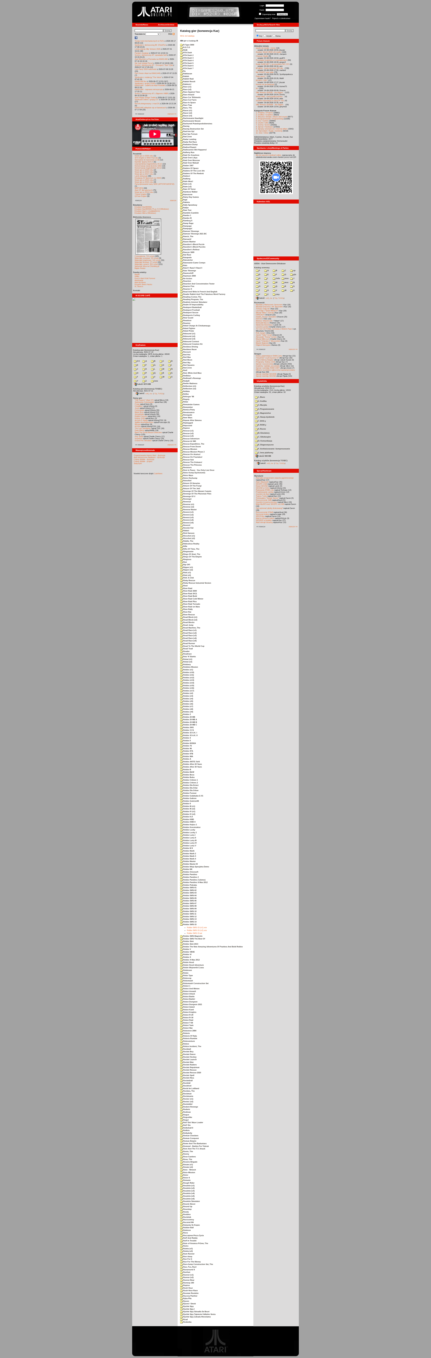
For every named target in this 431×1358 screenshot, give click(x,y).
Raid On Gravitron (191, 155)
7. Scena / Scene (263, 125)
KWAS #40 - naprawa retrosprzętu (149, 89)
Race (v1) (187, 87)
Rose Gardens (189, 1157)
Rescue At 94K (189, 441)
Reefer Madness (190, 383)
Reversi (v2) (188, 515)
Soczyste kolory (262, 514)
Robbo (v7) (188, 706)
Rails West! (188, 181)
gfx (294, 274)
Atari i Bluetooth (262, 482)
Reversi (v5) (188, 523)
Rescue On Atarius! (192, 454)
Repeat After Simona (192, 420)
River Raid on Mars (191, 607)
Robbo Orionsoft (190, 872)
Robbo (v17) (188, 691)
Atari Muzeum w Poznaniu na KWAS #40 (151, 59)
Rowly (186, 1212)
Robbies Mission (190, 667)
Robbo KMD (188, 819)
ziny (277, 294)
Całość (141, 393)
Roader (186, 651)
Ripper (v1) (188, 567)
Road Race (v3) (190, 635)
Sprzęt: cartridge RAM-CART (268, 368)
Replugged (188, 423)
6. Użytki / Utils (262, 123)
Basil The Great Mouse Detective (148, 432)
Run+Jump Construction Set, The (198, 1264)
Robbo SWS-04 (189, 895)
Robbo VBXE (189, 952)
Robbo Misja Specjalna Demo (196, 867)
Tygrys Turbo (261, 496)
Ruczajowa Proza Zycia (193, 1235)
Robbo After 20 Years (192, 764)
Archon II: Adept (141, 420)
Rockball (187, 1049)
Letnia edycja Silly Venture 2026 (147, 49)
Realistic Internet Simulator (195, 302)
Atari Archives (140, 282)
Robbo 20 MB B (190, 722)
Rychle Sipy (188, 1306)
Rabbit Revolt (189, 81)
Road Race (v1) (190, 630)
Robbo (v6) (188, 704)
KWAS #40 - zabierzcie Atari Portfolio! (150, 85)
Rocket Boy (188, 1052)
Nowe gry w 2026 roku (144, 156)
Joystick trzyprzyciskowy (266, 502)
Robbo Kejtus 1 (190, 825)
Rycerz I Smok (189, 1304)
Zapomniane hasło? (263, 18)
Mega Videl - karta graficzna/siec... (270, 96)
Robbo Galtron (189, 798)
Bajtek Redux (140, 268)
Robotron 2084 (189, 1031)
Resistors (187, 467)
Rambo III (187, 218)
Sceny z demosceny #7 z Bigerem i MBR (151, 93)
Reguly (186, 399)
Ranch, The (188, 236)
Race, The (187, 108)
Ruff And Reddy (190, 1238)
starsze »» (172, 114)
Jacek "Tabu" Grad (264, 335)
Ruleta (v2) (188, 1251)
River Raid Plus (190, 601)
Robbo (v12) (188, 678)
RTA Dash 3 (188, 58)
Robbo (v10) (188, 672)
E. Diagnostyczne (266, 445)
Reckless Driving (190, 347)
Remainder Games (191, 404)
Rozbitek (187, 1217)
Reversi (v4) (188, 520)
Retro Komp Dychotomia (194, 473)
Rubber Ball (188, 1227)
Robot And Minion (191, 989)
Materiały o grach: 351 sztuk (146, 264)
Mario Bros (139, 412)
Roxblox (187, 1214)
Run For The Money (192, 1262)
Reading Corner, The (192, 297)
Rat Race (187, 255)
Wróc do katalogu (187, 36)
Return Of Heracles (191, 483)
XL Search (139, 286)
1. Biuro (261, 397)
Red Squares (188, 365)
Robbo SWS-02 (189, 890)
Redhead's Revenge (192, 378)
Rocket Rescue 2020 (192, 1073)
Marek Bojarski (262, 343)
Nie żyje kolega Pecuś (144, 63)
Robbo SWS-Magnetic (193, 936)
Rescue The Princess (192, 465)
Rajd (185, 200)
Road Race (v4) (190, 638)
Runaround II (189, 1270)
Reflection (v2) (189, 389)
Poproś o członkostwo (281, 18)
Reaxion (186, 323)
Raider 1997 (188, 166)
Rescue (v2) (188, 433)
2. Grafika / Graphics (264, 115)
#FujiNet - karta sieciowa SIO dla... (270, 68)
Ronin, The (188, 1151)
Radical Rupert (189, 147)
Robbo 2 (187, 714)
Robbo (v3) (188, 696)
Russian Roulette (190, 1293)
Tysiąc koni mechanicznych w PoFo (149, 41)
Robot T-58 (188, 1023)
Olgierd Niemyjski (263, 345)
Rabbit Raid (188, 79)
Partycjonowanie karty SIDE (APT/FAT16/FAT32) (154, 184)
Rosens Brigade (190, 1162)
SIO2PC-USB (261, 484)
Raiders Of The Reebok (193, 173)
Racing (186, 126)
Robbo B (187, 769)
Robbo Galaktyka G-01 (193, 796)
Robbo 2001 (188, 727)
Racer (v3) (187, 116)
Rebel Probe (188, 331)
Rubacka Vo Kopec (191, 1225)
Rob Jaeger (261, 333)
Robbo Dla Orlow (190, 790)
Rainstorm (187, 194)
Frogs (137, 404)
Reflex (186, 394)
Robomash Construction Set (196, 983)
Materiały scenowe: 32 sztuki (146, 258)
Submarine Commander (144, 402)
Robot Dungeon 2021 (192, 1004)
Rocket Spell (188, 1075)
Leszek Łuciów (262, 327)
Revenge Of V (189, 496)
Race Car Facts (189, 100)
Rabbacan (187, 74)
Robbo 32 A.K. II (190, 735)
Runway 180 (188, 1283)
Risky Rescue (189, 580)
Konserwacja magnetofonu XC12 (148, 168)
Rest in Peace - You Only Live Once (198, 470)
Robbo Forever (141, 416)
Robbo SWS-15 (189, 924)
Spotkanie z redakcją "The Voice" (148, 77)
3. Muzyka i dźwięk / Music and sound (271, 117)
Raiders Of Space (190, 168)
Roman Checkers (190, 1136)
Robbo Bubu (189, 777)
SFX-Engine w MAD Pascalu (146, 158)
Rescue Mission (190, 449)
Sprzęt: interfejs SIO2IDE (266, 374)
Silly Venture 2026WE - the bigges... (270, 105)
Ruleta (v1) (188, 1249)
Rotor (185, 1175)
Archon (138, 426)
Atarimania (139, 280)
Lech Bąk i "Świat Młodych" (267, 311)
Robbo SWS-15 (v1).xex (197, 927)
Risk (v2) (187, 575)
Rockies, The (189, 1091)
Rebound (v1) (189, 334)
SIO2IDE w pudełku (264, 520)
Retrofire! (187, 481)
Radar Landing (189, 139)
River (185, 586)
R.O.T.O (186, 47)
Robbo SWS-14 (189, 922)
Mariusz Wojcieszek (264, 321)
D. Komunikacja (265, 441)
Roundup (187, 1209)
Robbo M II (188, 848)
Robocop (187, 978)
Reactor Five (188, 286)
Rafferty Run (188, 152)
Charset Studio (262, 56)
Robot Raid (188, 1020)
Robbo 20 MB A (190, 719)
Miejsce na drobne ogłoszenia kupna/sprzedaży (275, 370)
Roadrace (187, 654)
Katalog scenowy (262, 268)
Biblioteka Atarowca (142, 217)
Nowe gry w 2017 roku (144, 174)
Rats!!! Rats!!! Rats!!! (192, 268)
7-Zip (155, 393)
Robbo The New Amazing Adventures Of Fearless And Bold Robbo (213, 947)
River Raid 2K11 (190, 594)
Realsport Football (191, 310)
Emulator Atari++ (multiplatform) (147, 211)
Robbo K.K (188, 817)
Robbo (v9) (188, 712)
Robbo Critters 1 (190, 780)
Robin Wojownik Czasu (193, 968)
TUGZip (161, 393)
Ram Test (187, 210)
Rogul (186, 1120)
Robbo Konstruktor (192, 827)
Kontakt (136, 290)
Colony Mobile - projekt (143, 461)
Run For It (187, 1259)
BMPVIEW (139, 188)
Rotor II (186, 1178)
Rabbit (186, 76)
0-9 (138, 361)
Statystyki (138, 463)
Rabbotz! (187, 84)
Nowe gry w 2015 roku (144, 182)
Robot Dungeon (190, 1002)
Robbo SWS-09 (189, 909)
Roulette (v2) (189, 1188)
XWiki (137, 276)
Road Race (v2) (190, 633)
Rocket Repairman (191, 1067)
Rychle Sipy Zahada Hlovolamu (197, 1317)
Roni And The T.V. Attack (194, 1149)
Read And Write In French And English (200, 292)
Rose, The (187, 1159)
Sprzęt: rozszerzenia (264, 364)
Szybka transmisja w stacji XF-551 (270, 101)
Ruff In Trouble (189, 1241)
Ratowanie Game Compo (194, 263)
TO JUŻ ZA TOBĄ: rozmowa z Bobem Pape (274, 329)
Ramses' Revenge (191, 231)
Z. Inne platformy (265, 453)
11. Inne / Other (262, 133)
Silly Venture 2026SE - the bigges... (270, 92)
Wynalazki (258, 476)
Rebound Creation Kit (193, 344)
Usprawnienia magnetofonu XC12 (148, 164)
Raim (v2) (187, 187)
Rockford (187, 1086)
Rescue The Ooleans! (192, 462)
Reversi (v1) (188, 512)
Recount (187, 352)
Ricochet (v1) (189, 536)
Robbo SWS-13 (189, 919)
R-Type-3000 (188, 45)
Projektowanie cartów (264, 492)
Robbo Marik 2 (189, 854)
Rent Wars (187, 418)
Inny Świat (139, 436)
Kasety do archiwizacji (265, 84)
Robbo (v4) (188, 699)
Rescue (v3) (188, 436)
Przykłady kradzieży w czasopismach (271, 60)
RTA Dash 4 (188, 60)
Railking (186, 179)
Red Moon (187, 360)
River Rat (187, 612)
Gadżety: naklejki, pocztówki (267, 366)
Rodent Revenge (190, 1107)
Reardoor (187, 320)
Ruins (185, 1246)
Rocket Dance (189, 1054)
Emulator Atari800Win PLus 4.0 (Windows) (152, 209)
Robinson (187, 970)
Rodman (187, 1112)
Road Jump (188, 625)
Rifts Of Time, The (191, 549)
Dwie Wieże (139, 430)
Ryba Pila (187, 1298)
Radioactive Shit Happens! (195, 150)
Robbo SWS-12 (189, 916)
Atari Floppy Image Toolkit (145, 97)
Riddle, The (188, 541)
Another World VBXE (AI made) (268, 52)
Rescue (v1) (188, 431)
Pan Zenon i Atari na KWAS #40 (147, 73)
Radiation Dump (190, 144)
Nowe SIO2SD (262, 486)
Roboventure (189, 1041)
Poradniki (137, 154)
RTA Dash (187, 53)
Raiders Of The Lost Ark (194, 171)
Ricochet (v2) (189, 538)
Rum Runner (188, 1254)
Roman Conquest (191, 1138)
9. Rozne (262, 429)
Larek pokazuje (141, 176)
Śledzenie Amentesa (264, 325)
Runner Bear (188, 1280)
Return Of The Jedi (191, 488)
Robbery (187, 664)
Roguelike (187, 1117)
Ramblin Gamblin (191, 213)
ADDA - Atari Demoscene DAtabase (270, 264)
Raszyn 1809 (188, 252)
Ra (184, 71)
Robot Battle (188, 996)
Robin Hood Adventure (193, 965)
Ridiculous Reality (191, 544)
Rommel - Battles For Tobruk (196, 1146)
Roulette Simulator (191, 1201)
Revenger (187, 499)
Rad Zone (187, 137)
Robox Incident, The (192, 1046)
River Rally (188, 609)
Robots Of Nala (190, 1036)
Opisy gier (137, 398)
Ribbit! (186, 531)
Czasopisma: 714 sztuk (144, 256)
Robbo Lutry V (189, 846)
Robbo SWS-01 (189, 888)
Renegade (187, 415)
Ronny (186, 1154)
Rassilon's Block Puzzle (193, 244)
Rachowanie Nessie (192, 121)
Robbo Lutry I (189, 835)
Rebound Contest (191, 341)
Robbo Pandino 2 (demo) (194, 880)
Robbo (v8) (188, 709)
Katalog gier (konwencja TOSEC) (147, 389)
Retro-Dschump (190, 478)
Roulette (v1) (189, 1186)
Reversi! (186, 525)
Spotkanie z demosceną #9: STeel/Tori (150, 45)
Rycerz (186, 1301)
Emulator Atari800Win (143, 207)
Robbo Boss (188, 775)
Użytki (269, 36)
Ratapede (187, 257)
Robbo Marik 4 (189, 859)
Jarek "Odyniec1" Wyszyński (268, 341)
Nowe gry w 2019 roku (144, 172)
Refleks (186, 391)
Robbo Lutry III (189, 840)
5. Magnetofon (264, 413)
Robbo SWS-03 (189, 893)
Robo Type (188, 975)
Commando (139, 410)
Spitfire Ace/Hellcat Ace (144, 422)
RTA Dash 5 (188, 63)
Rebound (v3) (189, 339)
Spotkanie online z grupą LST (147, 100)
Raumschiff (188, 273)
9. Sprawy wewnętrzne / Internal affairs (272, 129)
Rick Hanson (188, 533)
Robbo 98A (188, 756)
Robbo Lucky (189, 830)
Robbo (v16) (188, 688)
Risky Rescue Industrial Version (197, 583)
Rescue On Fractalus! (192, 457)
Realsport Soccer (190, 313)
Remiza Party (189, 410)
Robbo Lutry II (189, 838)
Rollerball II (188, 1128)
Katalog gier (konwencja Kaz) (146, 350)
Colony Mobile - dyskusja (144, 459)
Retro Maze (188, 475)
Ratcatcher (188, 260)
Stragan (257, 354)
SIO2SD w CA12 (263, 488)
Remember (188, 407)
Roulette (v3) (189, 1191)
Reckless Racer (190, 349)
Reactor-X (187, 289)
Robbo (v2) (188, 693)
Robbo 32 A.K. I (190, 733)
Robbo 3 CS (188, 730)
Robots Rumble (190, 1038)
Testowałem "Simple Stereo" (267, 498)
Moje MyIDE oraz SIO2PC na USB (270, 504)
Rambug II (187, 221)
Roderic (186, 1109)
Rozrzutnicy (188, 1220)
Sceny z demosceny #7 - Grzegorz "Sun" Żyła (154, 65)
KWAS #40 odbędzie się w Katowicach (150, 108)
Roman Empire (189, 1141)
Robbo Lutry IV (190, 843)
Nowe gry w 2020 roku (144, 170)
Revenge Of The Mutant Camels (197, 491)
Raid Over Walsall (191, 163)
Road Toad (188, 649)
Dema (278, 36)
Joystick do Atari (262, 494)
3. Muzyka (262, 405)
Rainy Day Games (191, 197)
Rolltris (186, 1130)
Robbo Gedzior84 (191, 801)
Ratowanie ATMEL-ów (265, 490)
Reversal (187, 502)
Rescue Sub (188, 460)
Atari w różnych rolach (265, 518)
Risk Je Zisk (188, 578)
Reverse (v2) (188, 507)
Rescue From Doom (192, 447)
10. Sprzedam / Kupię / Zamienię (269, 131)
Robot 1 (186, 986)
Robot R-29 (188, 1015)
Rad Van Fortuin (190, 134)
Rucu (185, 1233)
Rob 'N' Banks (189, 657)
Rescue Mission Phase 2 (194, 452)
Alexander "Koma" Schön (266, 337)
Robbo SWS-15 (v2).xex (197, 930)
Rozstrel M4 (188, 1222)
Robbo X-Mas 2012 (191, 960)
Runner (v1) (188, 1275)
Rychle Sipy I (189, 1309)
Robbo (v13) (188, 680)
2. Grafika (262, 401)
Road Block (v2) (190, 620)
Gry (260, 36)
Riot (185, 562)
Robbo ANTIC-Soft (191, 762)
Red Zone (187, 368)
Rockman (187, 1094)
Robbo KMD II (189, 822)
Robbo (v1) (188, 670)
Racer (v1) (187, 110)
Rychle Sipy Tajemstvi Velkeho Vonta (199, 1314)
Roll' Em (187, 1125)
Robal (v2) (187, 662)
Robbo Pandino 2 (191, 877)
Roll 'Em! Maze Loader (193, 1122)
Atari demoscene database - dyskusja (149, 457)
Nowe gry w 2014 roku (144, 192)
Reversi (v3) (188, 517)
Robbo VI (187, 954)
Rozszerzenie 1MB (264, 500)
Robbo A (187, 759)
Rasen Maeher (189, 242)
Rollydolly (187, 1133)
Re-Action (187, 278)
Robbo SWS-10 (189, 911)
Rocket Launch (190, 1059)
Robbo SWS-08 (189, 906)
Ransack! (187, 239)
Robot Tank (188, 1025)
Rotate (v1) (188, 1165)
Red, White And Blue (192, 373)
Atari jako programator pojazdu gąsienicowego (275, 478)
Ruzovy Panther (190, 1296)
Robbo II (187, 804)
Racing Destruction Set (193, 129)
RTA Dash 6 (188, 66)
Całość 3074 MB (144, 384)
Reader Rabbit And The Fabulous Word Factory (204, 294)
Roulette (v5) (189, 1196)
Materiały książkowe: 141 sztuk (147, 260)
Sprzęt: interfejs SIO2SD (266, 376)
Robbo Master (189, 861)
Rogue (186, 1115)
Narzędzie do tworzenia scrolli (147, 160)
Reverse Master (190, 510)
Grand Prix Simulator (143, 440)
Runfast (186, 1272)
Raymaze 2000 (189, 276)
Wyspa (137, 424)
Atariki (137, 274)
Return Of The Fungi (192, 486)
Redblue (187, 376)
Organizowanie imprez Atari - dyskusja (149, 455)
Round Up (187, 1206)
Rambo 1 (187, 215)
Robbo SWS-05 (189, 898)
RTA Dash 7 (188, 68)
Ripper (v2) (188, 570)
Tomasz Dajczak (263, 309)
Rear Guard (188, 318)
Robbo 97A (188, 751)
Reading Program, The (193, 299)
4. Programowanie (266, 409)
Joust (137, 408)
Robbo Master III (190, 864)
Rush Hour (188, 1288)
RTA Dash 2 (188, 55)
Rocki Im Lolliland (191, 1088)
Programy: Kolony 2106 (265, 362)
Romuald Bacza (262, 323)
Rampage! (187, 228)
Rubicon (187, 1230)
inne (156, 381)
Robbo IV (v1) (189, 811)
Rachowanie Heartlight (193, 118)
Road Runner (189, 643)
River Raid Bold (190, 596)
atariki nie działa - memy (266, 48)
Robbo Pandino (190, 874)
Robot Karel (188, 1010)
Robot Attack (189, 994)
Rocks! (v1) (188, 1099)
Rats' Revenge (189, 271)
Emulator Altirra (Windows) (145, 213)
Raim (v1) (187, 184)
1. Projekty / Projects (264, 113)
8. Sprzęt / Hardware (264, 127)
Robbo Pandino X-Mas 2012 (195, 882)
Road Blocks (188, 622)
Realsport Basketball (192, 307)
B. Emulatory (264, 433)
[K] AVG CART (262, 80)
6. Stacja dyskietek (266, 417)
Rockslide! (188, 1104)
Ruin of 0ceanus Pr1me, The (195, 1243)
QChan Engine (141, 196)
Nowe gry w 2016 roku (144, 180)
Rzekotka (187, 1322)
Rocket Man (188, 1062)
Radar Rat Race (190, 142)
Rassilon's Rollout (191, 250)
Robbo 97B (188, 754)
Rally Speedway (190, 205)
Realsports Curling (191, 315)
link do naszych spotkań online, (268, 155)
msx (286, 282)
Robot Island (189, 1007)
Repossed (187, 425)
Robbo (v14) (188, 683)
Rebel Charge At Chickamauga (196, 326)
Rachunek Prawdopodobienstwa (197, 124)
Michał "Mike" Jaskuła (265, 313)
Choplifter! (139, 406)
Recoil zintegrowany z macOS (147, 104)
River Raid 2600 (190, 591)
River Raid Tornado (191, 604)
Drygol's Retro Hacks (143, 284)
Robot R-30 (188, 1018)
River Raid (187, 588)
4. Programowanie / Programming (269, 119)
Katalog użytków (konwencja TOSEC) (271, 461)
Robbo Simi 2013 (190, 944)
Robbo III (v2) (189, 809)
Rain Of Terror (189, 189)
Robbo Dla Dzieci (190, 785)
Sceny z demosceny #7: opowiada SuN (151, 55)
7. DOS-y (262, 421)
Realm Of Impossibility (193, 305)
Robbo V (187, 949)
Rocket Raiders (190, 1065)
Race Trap (187, 105)
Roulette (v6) (189, 1199)
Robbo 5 (187, 741)
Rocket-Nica (188, 1078)
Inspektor (138, 438)
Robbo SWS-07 (189, 903)
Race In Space (189, 103)
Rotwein (187, 1180)
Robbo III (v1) (189, 806)
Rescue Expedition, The (193, 444)
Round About (189, 1204)
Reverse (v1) (188, 504)
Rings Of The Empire (192, 557)
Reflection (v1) (189, 386)
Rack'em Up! (188, 131)
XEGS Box (260, 516)
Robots (186, 1033)
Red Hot (186, 355)
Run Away (187, 1256)
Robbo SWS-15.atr (194, 933)
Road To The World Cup (193, 646)
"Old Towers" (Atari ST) (144, 400)
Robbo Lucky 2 (190, 832)
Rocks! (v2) (188, 1102)
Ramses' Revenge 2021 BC (195, 234)
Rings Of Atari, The (191, 554)
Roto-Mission (189, 1172)
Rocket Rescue (189, 1070)
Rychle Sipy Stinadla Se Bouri (196, 1312)
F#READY (260, 315)
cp (294, 270)
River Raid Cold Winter (193, 599)
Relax (185, 402)
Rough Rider (188, 1183)
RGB (185, 50)
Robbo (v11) (188, 675)
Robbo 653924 (189, 743)
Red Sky (186, 363)
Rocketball (188, 1080)
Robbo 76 (187, 746)
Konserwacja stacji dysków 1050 (148, 166)
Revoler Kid (188, 528)
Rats (185, 265)
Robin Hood (188, 962)
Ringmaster (188, 551)
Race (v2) (187, 89)
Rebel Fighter (189, 328)
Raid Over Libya (190, 158)
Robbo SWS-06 (189, 901)
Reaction (187, 281)
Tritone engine (140, 194)
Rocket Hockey (189, 1057)
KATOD (259, 319)
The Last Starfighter (143, 428)
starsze (173, 200)
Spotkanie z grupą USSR (145, 83)
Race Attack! (188, 95)
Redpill (186, 381)
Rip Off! (186, 565)
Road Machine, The (191, 628)
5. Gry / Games (262, 121)
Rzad (185, 1319)
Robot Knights (189, 1012)
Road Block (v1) (190, 617)
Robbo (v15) (188, 685)
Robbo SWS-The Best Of (194, 939)
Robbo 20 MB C (190, 725)
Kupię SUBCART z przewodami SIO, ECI (272, 64)
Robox (186, 1044)
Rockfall (186, 1083)
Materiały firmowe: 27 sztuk (146, 262)
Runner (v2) (188, 1277)
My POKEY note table (265, 72)
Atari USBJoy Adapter (265, 360)
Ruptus (186, 1285)
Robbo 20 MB (189, 717)
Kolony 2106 (140, 418)
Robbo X (187, 957)
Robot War (188, 1028)
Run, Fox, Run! (190, 1267)
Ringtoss (187, 559)
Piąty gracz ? (261, 76)
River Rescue (189, 615)
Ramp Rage (188, 223)
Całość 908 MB (264, 456)
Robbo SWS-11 (189, 914)
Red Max (187, 357)
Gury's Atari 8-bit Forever (145, 278)
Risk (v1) (187, 572)
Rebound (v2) (189, 336)
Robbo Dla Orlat (190, 788)
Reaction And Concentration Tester (198, 284)
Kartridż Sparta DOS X (144, 162)
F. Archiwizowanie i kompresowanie (274, 449)
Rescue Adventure (191, 439)
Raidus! (186, 176)
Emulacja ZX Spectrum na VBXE (148, 178)
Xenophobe (139, 414)
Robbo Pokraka (190, 885)
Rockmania (188, 1096)
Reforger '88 (188, 397)
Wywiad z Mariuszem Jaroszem (269, 305)
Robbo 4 (187, 738)
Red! (185, 370)
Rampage (187, 226)
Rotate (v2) (188, 1167)
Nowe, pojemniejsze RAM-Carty (269, 356)
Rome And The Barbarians (195, 1143)
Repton (186, 428)
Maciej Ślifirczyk (262, 339)
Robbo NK (187, 869)
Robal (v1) (187, 659)
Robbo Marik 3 (189, 856)
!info (277, 278)
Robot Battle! (189, 999)
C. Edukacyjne (264, 437)
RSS (170, 34)
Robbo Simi (188, 941)
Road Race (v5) (190, 641)
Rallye (186, 208)
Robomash (188, 981)
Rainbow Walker (190, 192)
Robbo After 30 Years (192, 767)
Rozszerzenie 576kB (264, 512)
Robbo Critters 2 (190, 783)
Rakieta (186, 202)
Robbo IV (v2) (189, 814)
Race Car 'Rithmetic (192, 97)
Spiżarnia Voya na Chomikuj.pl (147, 266)
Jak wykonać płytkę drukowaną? (269, 508)
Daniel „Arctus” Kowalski (266, 317)
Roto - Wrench (189, 1170)
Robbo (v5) (188, 701)
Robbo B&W (188, 772)
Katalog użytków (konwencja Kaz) (269, 386)
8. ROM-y (262, 425)
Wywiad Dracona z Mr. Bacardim (269, 307)
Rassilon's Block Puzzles (194, 247)
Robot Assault (189, 991)
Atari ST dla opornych (143, 190)
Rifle (185, 546)
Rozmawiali (259, 303)
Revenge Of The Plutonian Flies (197, 494)
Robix (185, 973)
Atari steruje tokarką (264, 522)
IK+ (257, 88)
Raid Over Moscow (191, 160)
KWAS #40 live (141, 81)
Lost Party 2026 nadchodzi (146, 69)
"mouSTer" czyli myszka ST (267, 358)
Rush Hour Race (190, 1290)
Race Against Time (191, 92)
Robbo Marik (188, 851)
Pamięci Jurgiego (142, 53)
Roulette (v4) (189, 1193)
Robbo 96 (187, 748)
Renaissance (188, 412)
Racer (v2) (187, 113)
